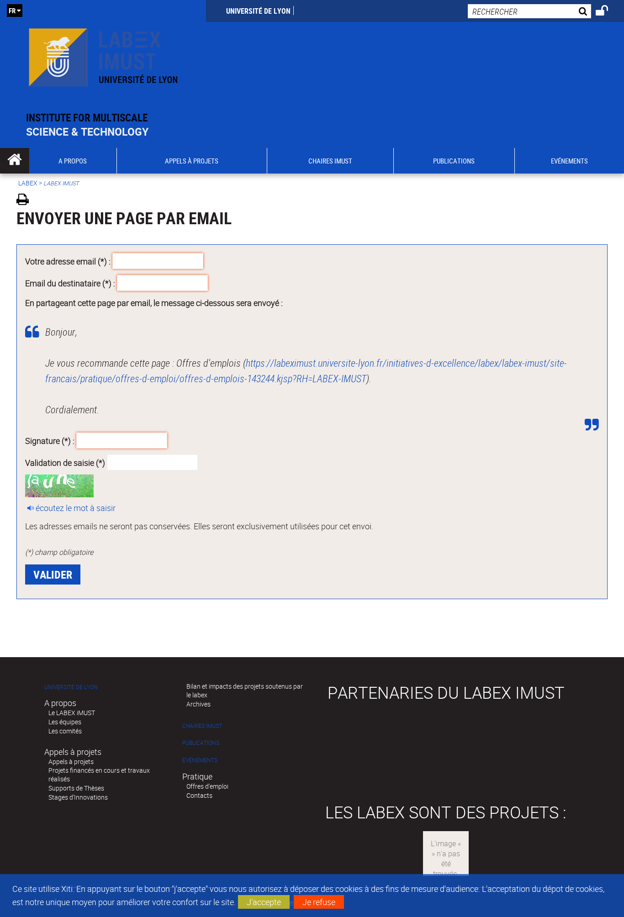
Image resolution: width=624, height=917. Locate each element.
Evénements (199, 760)
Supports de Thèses (76, 788)
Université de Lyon (258, 11)
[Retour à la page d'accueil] (103, 55)
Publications (200, 743)
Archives (198, 704)
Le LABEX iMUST (71, 712)
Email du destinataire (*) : (70, 282)
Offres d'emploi (207, 786)
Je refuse (318, 901)
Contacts (199, 795)
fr (12, 10)
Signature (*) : (49, 440)
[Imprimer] (25, 200)
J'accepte (264, 901)
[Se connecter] (608, 11)
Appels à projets (71, 761)
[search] (529, 11)
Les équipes (64, 721)
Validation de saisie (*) (65, 462)
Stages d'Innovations (78, 797)
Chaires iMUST (202, 726)
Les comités (65, 731)
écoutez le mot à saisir (76, 507)
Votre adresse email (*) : (68, 261)
